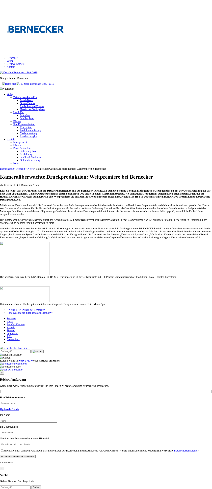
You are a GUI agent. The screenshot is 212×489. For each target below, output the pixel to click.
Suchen (36, 487)
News (16, 163)
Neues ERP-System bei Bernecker (27, 309)
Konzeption (26, 127)
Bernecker (12, 57)
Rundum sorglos (28, 136)
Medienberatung (28, 133)
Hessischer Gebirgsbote (32, 109)
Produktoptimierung (30, 130)
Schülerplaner (27, 118)
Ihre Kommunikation (24, 124)
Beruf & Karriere (16, 63)
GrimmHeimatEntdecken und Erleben (32, 105)
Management (20, 142)
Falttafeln (25, 115)
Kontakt (11, 66)
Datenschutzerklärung (185, 450)
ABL (9, 336)
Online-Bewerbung (30, 160)
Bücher (17, 121)
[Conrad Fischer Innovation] (25, 301)
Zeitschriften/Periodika (25, 97)
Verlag (10, 60)
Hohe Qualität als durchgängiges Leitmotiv (29, 312)
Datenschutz (13, 339)
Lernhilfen (18, 112)
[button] (9, 409)
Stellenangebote (28, 151)
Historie (17, 145)
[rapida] (25, 274)
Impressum (12, 333)
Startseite (11, 318)
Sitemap (11, 330)
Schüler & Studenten (31, 157)
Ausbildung (26, 154)
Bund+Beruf (26, 100)
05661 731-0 (26, 360)
